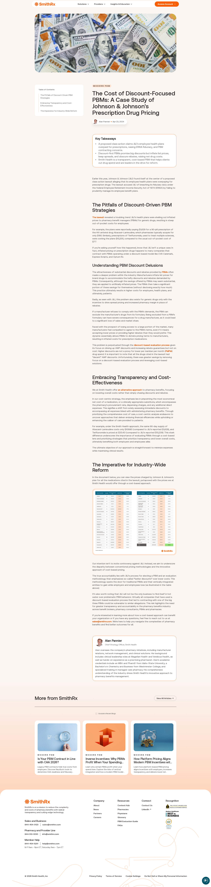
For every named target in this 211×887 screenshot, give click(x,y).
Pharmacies (123, 809)
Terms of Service (114, 876)
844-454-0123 (31, 824)
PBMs (165, 272)
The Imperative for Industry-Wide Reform (58, 111)
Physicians (122, 813)
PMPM (168, 351)
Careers (97, 817)
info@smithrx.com (50, 834)
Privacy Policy (95, 876)
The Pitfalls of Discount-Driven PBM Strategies (56, 96)
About (96, 805)
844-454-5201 (31, 843)
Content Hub (124, 805)
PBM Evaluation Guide (128, 821)
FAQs (120, 825)
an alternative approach (130, 390)
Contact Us (147, 805)
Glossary (122, 817)
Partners (98, 813)
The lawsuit (98, 217)
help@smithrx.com (50, 843)
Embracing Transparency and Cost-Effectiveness (56, 104)
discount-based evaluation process (151, 345)
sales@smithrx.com (102, 621)
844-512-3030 (31, 834)
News (96, 809)
